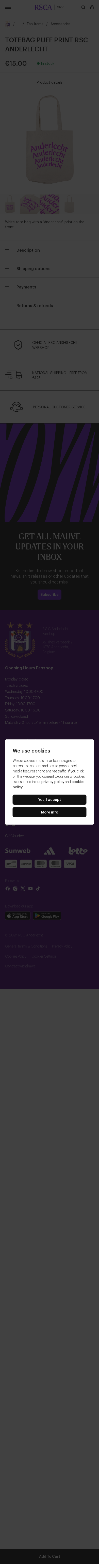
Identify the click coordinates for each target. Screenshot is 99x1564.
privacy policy (52, 781)
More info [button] (49, 811)
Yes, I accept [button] (49, 799)
